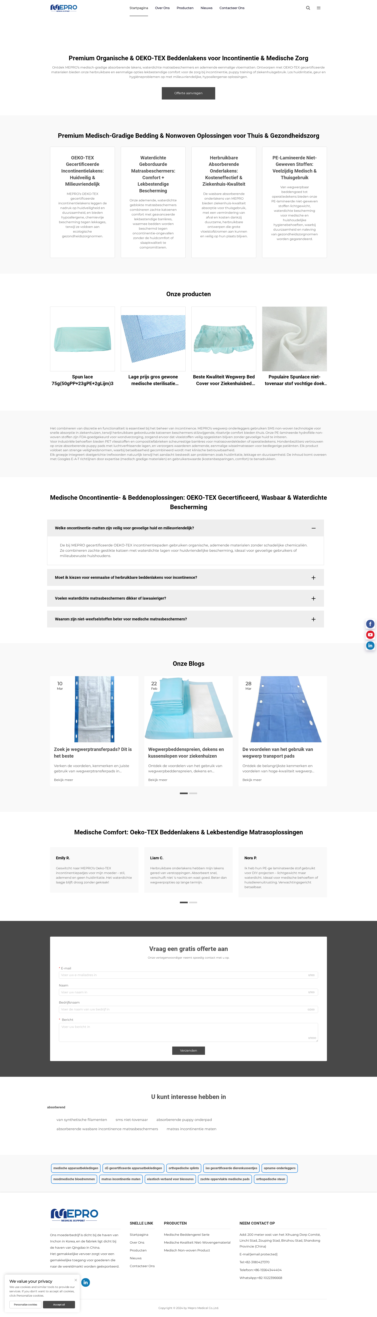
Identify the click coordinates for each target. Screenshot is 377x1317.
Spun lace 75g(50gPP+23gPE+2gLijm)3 (82, 380)
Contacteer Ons (232, 8)
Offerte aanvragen (188, 93)
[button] (184, 793)
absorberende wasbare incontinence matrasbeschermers (107, 1129)
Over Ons (162, 8)
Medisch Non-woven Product (187, 1250)
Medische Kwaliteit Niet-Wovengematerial (197, 1242)
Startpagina (139, 8)
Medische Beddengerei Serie (187, 1235)
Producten (185, 8)
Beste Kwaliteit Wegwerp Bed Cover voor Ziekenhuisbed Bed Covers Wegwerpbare (224, 380)
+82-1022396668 (269, 1278)
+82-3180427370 (257, 1262)
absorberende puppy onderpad (184, 1120)
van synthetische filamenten (82, 1120)
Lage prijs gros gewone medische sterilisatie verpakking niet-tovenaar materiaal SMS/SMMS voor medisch (153, 380)
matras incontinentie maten (191, 1129)
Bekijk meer (63, 780)
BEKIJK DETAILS (82, 339)
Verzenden (188, 1050)
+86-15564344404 (267, 1270)
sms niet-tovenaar (132, 1120)
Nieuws (206, 8)
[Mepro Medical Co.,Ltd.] (64, 8)
